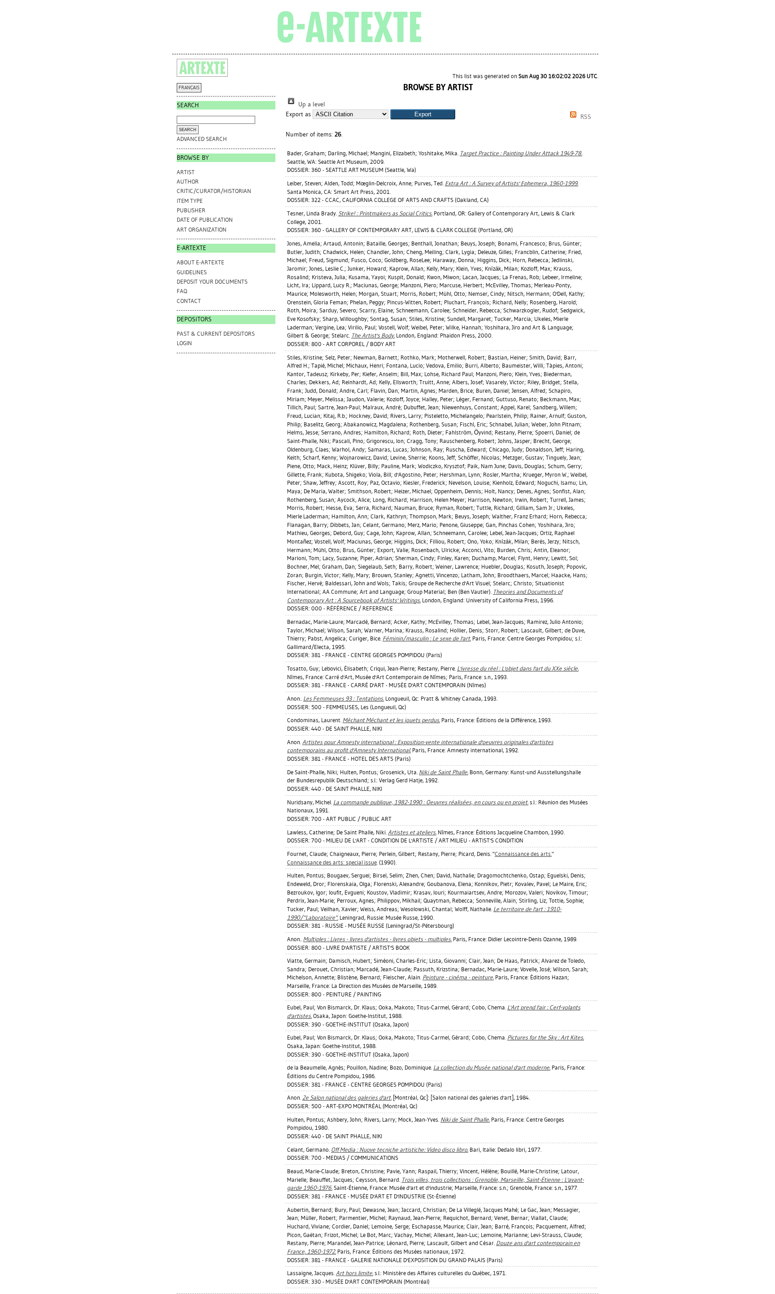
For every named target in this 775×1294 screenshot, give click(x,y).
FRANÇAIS (189, 88)
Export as (298, 114)
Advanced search (202, 139)
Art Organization (201, 229)
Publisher (191, 210)
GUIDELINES (192, 272)
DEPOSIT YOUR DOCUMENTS (212, 281)
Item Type (190, 200)
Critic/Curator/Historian (214, 191)
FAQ (182, 291)
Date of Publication (205, 219)
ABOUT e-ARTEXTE (200, 262)
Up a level (310, 104)
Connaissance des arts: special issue (332, 862)
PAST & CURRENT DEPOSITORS (216, 333)
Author (188, 181)
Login (184, 343)
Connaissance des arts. (523, 854)
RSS (585, 117)
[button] (422, 114)
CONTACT (189, 301)
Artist (186, 172)
